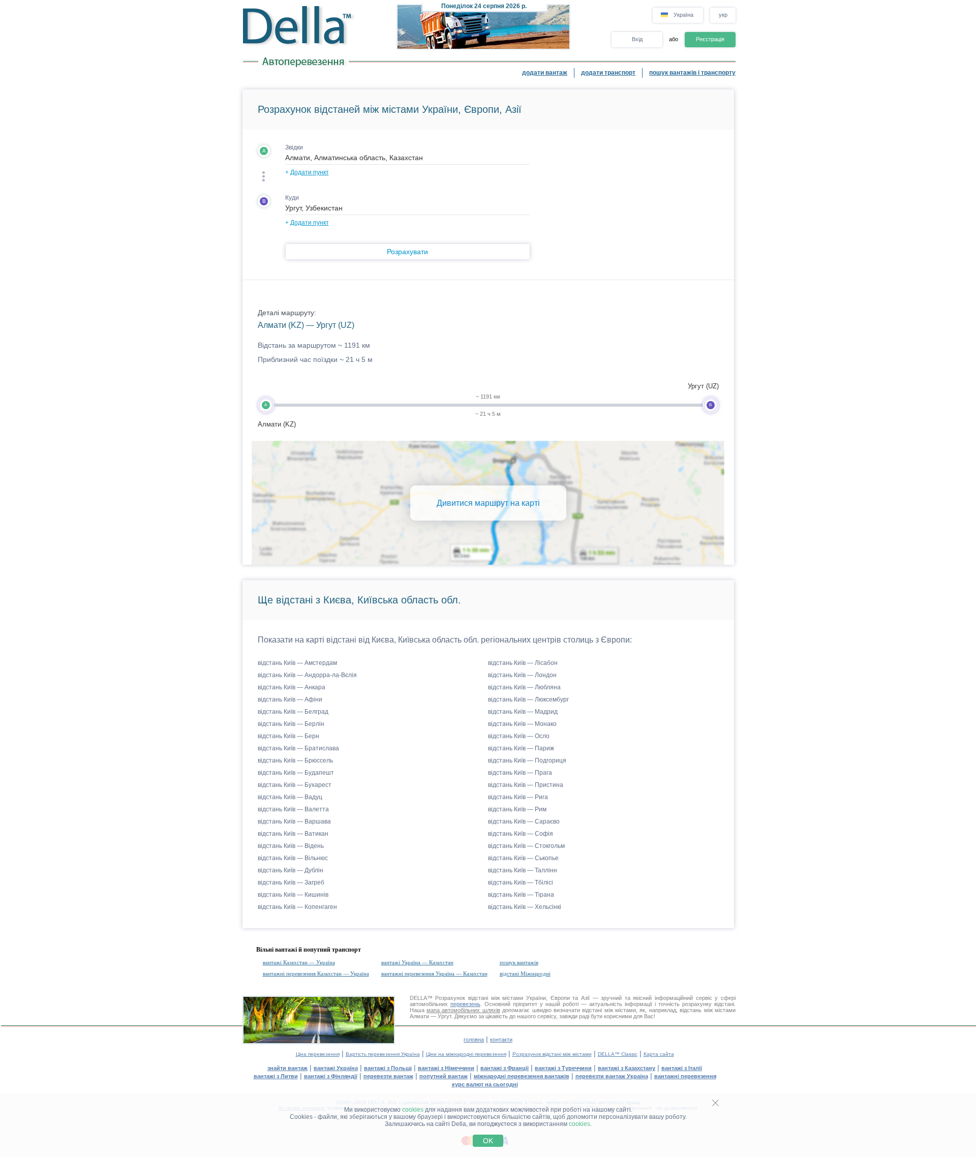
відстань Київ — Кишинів (293, 894)
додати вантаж (544, 72)
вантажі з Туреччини (563, 1068)
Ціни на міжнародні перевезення (466, 1054)
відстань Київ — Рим (517, 809)
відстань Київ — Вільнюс (293, 858)
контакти (501, 1040)
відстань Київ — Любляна (524, 687)
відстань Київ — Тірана (521, 894)
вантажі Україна (336, 1068)
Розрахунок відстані (461, 998)
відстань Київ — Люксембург (528, 699)
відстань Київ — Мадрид (523, 711)
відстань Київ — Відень (291, 845)
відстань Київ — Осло (519, 736)
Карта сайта (659, 1054)
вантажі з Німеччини (446, 1068)
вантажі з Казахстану (626, 1068)
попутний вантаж (443, 1076)
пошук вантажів (519, 962)
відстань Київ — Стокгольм (526, 845)
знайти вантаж (287, 1068)
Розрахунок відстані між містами (552, 1054)
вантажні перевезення (685, 1076)
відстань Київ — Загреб (291, 882)
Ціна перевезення (318, 1054)
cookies (412, 1109)
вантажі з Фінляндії (330, 1076)
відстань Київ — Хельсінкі (524, 906)
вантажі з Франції (504, 1068)
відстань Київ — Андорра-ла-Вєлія (307, 675)
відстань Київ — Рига (518, 797)
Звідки (294, 147)
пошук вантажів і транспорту (692, 72)
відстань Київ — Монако (522, 723)
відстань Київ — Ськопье (523, 858)
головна (474, 1040)
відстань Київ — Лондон (522, 675)
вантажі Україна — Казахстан (417, 962)
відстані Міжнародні (525, 973)
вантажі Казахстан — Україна (299, 962)
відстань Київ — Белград (293, 711)
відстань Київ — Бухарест (294, 784)
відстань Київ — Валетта (293, 809)
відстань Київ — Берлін (291, 723)
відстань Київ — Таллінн (522, 870)
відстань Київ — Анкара (291, 687)
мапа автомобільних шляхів (463, 1010)
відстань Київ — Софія (520, 833)
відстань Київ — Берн (288, 736)
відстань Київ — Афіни (290, 699)
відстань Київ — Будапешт (296, 772)
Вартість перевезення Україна (383, 1054)
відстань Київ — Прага (520, 772)
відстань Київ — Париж (521, 748)
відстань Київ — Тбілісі (520, 882)
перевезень (465, 1004)
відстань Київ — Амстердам (297, 662)
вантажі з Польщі (388, 1068)
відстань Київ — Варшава (294, 821)
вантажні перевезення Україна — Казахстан (434, 973)
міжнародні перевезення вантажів (521, 1076)
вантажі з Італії (681, 1068)
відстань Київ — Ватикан (293, 833)
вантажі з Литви (276, 1076)
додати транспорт (608, 72)
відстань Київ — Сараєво (524, 821)
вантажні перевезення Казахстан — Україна (316, 973)
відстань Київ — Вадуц (290, 797)
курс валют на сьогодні (485, 1084)
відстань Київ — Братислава (298, 748)
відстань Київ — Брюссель (295, 760)
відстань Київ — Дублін (290, 870)
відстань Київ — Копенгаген (297, 906)
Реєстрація (710, 39)
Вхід (637, 39)
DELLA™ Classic (617, 1054)
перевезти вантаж (388, 1076)
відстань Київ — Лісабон (523, 662)
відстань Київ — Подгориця (527, 760)
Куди (292, 197)
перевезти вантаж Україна (611, 1076)
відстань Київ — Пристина (525, 784)
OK (488, 1141)
